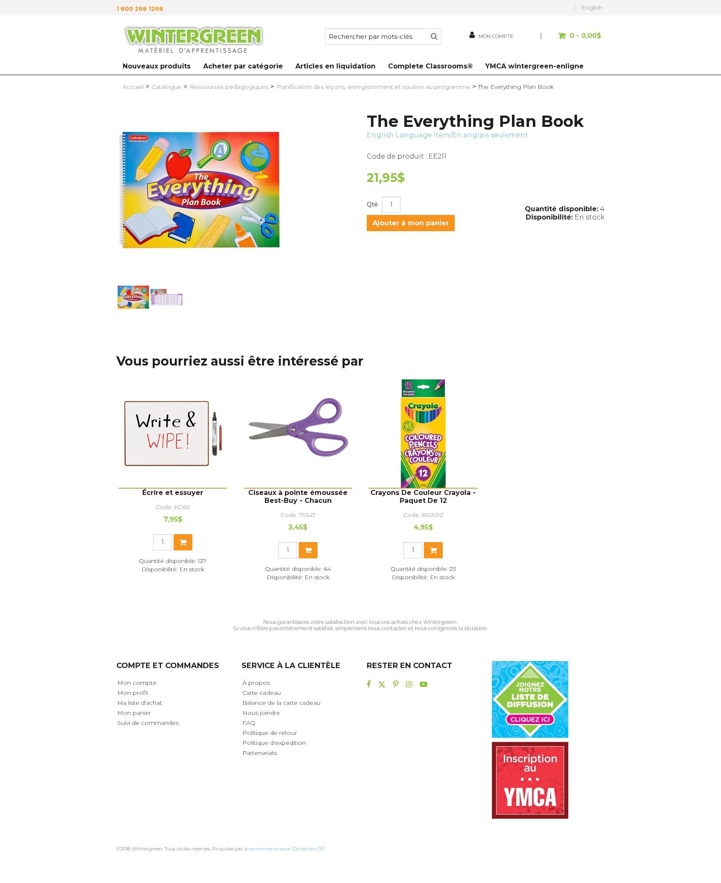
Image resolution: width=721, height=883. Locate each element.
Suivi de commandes (148, 723)
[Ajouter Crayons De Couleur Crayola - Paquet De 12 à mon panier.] (433, 550)
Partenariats (259, 753)
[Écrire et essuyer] (172, 433)
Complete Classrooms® (430, 66)
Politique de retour (269, 733)
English (592, 7)
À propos (256, 682)
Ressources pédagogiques (228, 87)
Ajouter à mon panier (411, 223)
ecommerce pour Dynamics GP (287, 848)
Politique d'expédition (274, 743)
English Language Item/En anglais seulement (447, 135)
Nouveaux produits (157, 66)
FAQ (248, 723)
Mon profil (132, 692)
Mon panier (134, 712)
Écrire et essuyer (172, 493)
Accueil (133, 87)
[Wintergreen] (193, 41)
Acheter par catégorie (243, 66)
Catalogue (166, 87)
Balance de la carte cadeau (281, 702)
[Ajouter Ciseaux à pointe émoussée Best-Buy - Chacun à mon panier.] (308, 550)
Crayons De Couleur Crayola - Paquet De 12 (423, 497)
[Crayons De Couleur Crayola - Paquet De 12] (423, 433)
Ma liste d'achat (139, 702)
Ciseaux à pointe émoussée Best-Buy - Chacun (298, 497)
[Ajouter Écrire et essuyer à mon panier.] (183, 542)
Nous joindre (261, 712)
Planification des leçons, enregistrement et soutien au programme (373, 87)
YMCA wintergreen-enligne (534, 66)
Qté (372, 204)
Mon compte (136, 682)
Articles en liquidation (335, 66)
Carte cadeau (261, 692)
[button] (572, 39)
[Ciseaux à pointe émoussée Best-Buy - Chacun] (298, 433)
